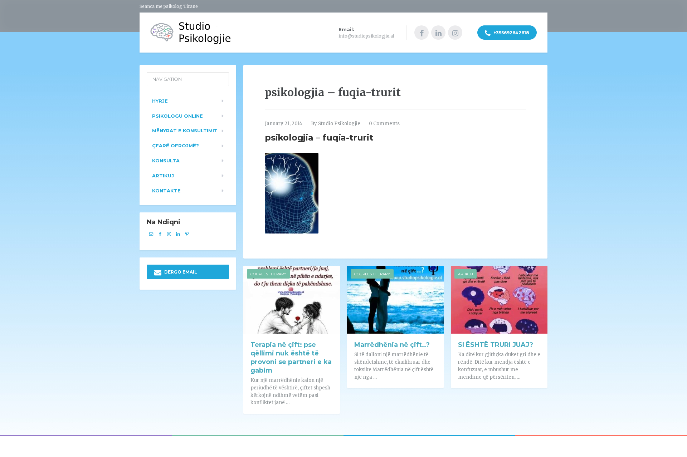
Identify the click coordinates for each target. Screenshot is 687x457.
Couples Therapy (268, 274)
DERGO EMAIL (180, 272)
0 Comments (384, 124)
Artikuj (465, 274)
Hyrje (160, 101)
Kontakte (166, 190)
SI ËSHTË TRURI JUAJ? (495, 345)
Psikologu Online (177, 116)
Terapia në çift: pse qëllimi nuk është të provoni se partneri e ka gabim (291, 357)
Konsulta (166, 160)
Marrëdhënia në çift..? (392, 345)
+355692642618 (510, 32)
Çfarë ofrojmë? (175, 145)
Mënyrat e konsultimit (185, 130)
